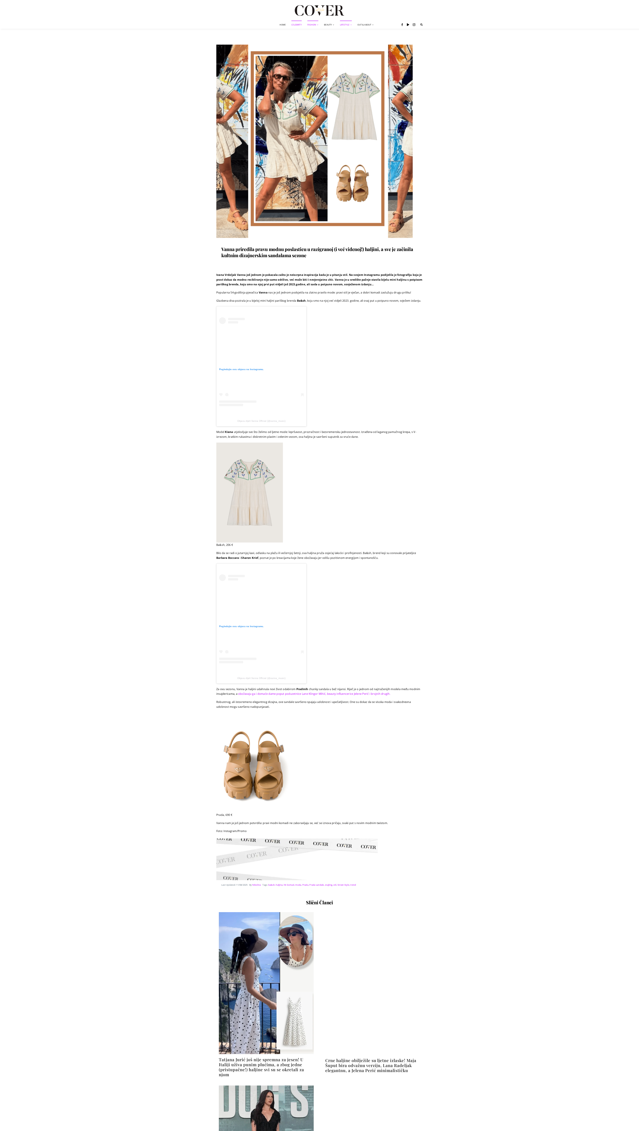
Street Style (343, 884)
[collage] (314, 44)
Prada (305, 884)
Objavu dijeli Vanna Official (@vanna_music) (261, 421)
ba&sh (271, 884)
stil (334, 884)
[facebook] (402, 24)
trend (353, 884)
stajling (328, 884)
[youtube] (408, 24)
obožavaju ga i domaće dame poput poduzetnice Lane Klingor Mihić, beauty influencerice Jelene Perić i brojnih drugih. (314, 694)
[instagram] (414, 24)
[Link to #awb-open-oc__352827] (421, 24)
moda (298, 884)
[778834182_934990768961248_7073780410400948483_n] (372, 913)
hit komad (289, 884)
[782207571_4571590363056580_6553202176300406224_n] (266, 913)
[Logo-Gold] (319, 5)
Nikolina (256, 884)
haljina (279, 884)
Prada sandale (316, 884)
